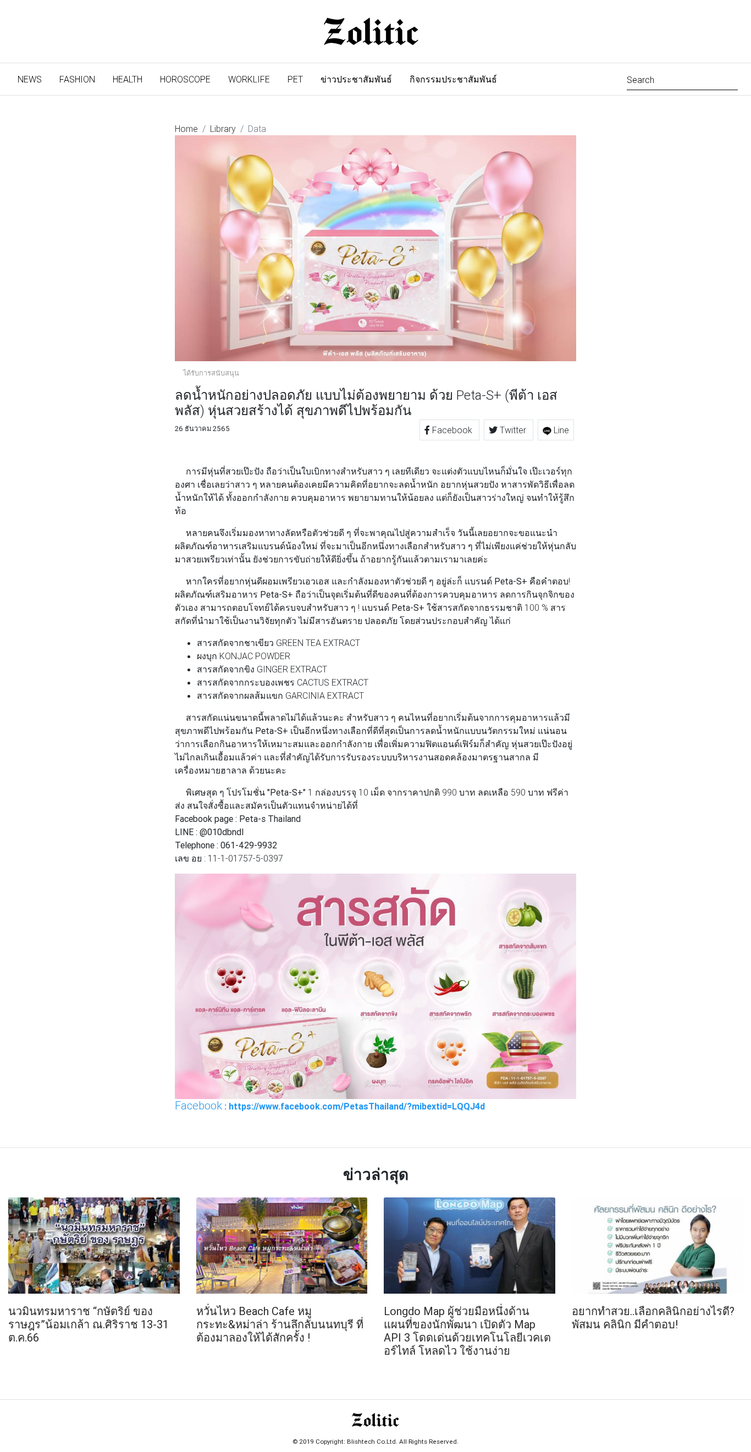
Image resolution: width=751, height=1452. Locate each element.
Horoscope (185, 79)
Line (560, 429)
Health (127, 79)
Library (223, 128)
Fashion (77, 79)
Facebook (452, 429)
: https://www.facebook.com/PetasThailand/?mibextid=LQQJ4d (330, 1105)
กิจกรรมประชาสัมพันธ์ (453, 79)
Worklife (249, 79)
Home (186, 128)
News (34, 79)
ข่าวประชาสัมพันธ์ (356, 79)
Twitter (513, 429)
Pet (295, 79)
